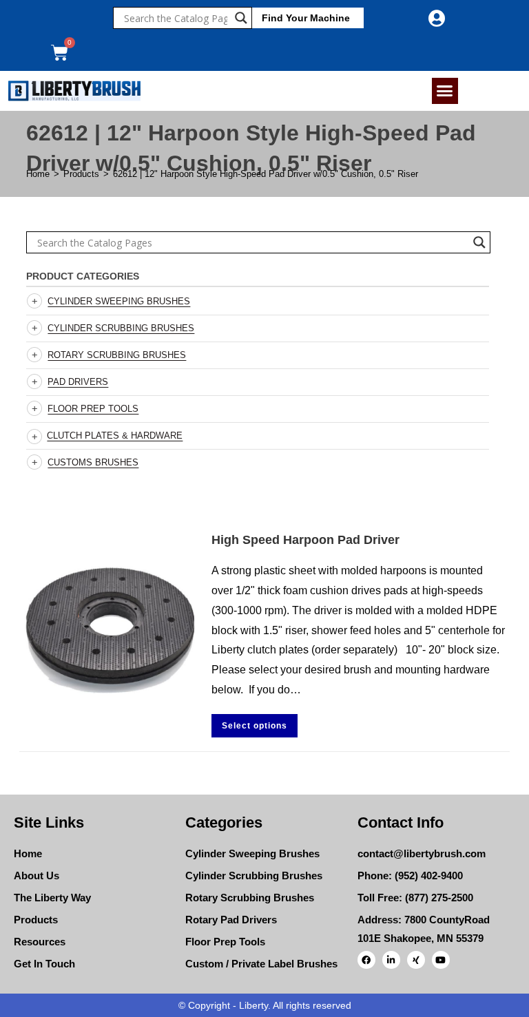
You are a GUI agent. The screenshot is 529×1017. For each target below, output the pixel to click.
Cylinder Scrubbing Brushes (121, 328)
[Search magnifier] (241, 18)
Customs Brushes (93, 462)
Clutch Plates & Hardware (115, 435)
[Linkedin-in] (391, 960)
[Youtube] (441, 960)
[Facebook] (366, 960)
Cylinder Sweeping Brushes (119, 301)
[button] (445, 91)
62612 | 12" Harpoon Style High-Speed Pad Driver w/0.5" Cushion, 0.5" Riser (265, 174)
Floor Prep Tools (93, 408)
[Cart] (60, 53)
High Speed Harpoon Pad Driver (305, 540)
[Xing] (416, 960)
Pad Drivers (78, 382)
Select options (254, 726)
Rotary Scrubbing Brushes (117, 355)
